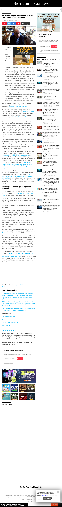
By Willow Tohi (50, 158)
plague (32, 337)
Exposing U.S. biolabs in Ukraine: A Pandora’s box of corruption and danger (50, 155)
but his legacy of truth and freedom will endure (20, 253)
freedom (12, 337)
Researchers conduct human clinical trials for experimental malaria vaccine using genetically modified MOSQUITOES (50, 163)
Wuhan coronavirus (21, 339)
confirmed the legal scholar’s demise (20, 117)
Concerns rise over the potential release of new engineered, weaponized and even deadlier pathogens (50, 172)
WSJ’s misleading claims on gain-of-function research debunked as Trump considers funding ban (51, 76)
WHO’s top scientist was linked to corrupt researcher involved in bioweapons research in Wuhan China (50, 120)
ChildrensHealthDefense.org (10, 322)
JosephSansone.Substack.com (10, 316)
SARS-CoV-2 (9, 339)
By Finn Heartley (51, 138)
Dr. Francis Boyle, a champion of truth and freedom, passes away (50, 70)
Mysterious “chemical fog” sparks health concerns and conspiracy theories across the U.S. (50, 208)
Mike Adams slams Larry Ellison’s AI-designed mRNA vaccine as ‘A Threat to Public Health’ (50, 135)
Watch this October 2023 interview (11, 256)
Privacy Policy (31, 501)
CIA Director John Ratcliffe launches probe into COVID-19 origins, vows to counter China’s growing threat (51, 104)
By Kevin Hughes (51, 106)
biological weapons (12, 335)
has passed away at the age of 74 (18, 106)
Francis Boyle (5, 337)
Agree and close (47, 498)
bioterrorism (21, 335)
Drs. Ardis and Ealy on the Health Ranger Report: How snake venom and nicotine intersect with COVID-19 (50, 111)
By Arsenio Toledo (51, 175)
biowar (28, 335)
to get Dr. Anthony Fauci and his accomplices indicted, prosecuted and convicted (17, 176)
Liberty (17, 337)
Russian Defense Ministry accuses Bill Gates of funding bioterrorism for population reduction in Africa (50, 128)
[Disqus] (19, 425)
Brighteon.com (6, 325)
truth (14, 339)
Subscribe (55, 505)
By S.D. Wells (50, 185)
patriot (28, 337)
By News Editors (51, 93)
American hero (15, 333)
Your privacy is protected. (43, 50)
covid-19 (32, 335)
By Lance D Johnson (51, 123)
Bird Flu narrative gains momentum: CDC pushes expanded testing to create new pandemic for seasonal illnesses (51, 147)
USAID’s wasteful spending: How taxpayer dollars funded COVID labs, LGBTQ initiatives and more (50, 63)
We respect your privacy (23, 497)
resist (3, 339)
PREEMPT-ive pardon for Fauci (49, 141)
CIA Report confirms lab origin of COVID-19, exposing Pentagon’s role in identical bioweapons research (50, 84)
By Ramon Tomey (51, 72)
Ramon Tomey (15, 20)
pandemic (22, 337)
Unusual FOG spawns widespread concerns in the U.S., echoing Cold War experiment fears (50, 201)
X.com (3, 319)
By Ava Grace (50, 167)
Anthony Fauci (24, 333)
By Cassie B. (50, 66)
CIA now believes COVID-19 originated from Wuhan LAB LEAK (50, 97)
